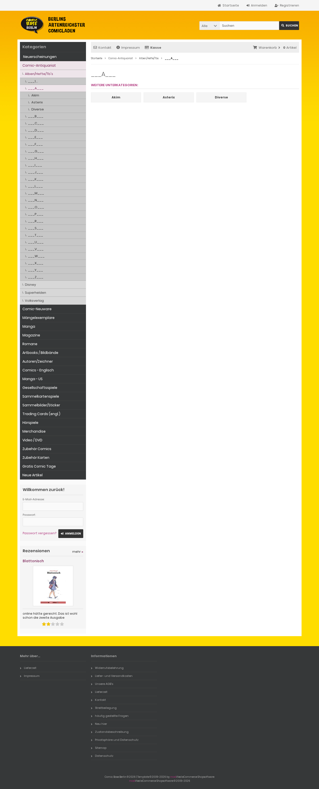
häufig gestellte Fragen (112, 716)
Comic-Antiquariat (39, 65)
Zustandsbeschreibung (112, 732)
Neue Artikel (32, 475)
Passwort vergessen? (39, 533)
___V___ (36, 249)
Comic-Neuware (37, 308)
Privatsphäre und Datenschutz (117, 740)
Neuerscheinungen (39, 56)
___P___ (35, 214)
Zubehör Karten (35, 457)
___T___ (35, 235)
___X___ (35, 263)
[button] (209, 25)
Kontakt (104, 47)
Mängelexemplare (38, 317)
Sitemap (100, 748)
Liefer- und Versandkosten (114, 676)
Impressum (130, 47)
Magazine (31, 335)
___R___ (35, 221)
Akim (35, 95)
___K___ (35, 179)
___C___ (36, 123)
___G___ (36, 151)
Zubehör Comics (36, 448)
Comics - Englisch (38, 370)
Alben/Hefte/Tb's (39, 73)
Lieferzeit (30, 668)
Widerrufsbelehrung (109, 668)
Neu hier (101, 724)
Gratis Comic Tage (39, 466)
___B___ (35, 116)
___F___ (35, 144)
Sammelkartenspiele (40, 396)
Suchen (289, 25)
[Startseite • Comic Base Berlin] (53, 25)
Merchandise (34, 431)
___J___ (35, 172)
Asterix (37, 102)
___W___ (36, 256)
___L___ (35, 186)
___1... (33, 81)
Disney (30, 284)
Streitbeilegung (106, 708)
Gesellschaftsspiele (39, 387)
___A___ (36, 88)
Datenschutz (104, 756)
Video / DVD (32, 440)
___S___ (35, 228)
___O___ (36, 207)
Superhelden (35, 292)
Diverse (37, 109)
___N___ (36, 200)
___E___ (35, 137)
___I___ (35, 165)
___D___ (36, 130)
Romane (29, 343)
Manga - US (32, 378)
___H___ (36, 158)
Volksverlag (34, 300)
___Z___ (35, 277)
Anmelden (71, 533)
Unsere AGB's (104, 684)
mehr (77, 551)
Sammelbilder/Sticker (41, 405)
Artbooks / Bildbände (40, 352)
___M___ (36, 193)
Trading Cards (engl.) (41, 413)
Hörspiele (30, 422)
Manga (28, 326)
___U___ (36, 242)
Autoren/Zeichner (37, 361)
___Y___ (35, 270)
